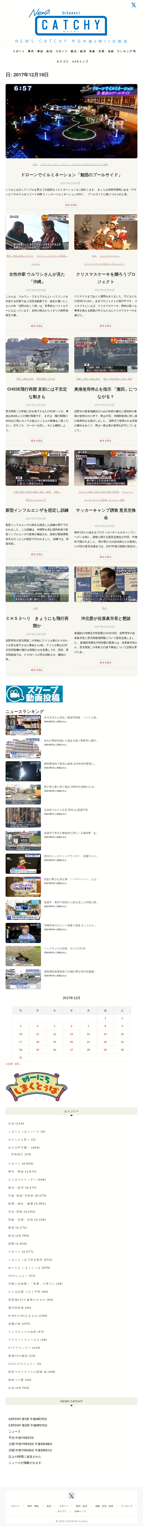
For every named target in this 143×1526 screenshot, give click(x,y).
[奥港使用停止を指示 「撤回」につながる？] (105, 355)
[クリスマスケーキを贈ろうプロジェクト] (105, 232)
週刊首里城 (16, 1307)
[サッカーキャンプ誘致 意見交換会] (105, 468)
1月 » (17, 1063)
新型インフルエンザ (36, 499)
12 (54, 1034)
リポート (19, 51)
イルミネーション (49, 164)
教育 (11, 1227)
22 (105, 1041)
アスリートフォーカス (24, 1339)
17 (20, 1041)
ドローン (65, 164)
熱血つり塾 (16, 1379)
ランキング (125, 51)
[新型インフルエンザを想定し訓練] (37, 468)
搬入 (105, 378)
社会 (35, 164)
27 (71, 1049)
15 (105, 1034)
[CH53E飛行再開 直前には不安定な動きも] (37, 355)
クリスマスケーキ (109, 255)
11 (37, 1034)
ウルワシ (35, 263)
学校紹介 (17, 1154)
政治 (49, 51)
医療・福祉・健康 (42, 491)
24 (20, 1049)
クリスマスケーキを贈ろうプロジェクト (104, 263)
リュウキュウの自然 (22, 1331)
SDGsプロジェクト (22, 1363)
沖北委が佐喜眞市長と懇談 (106, 618)
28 (88, 1049)
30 (122, 1049)
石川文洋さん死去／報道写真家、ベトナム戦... (71, 717)
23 (122, 1041)
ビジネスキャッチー (22, 1179)
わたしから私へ (19, 1139)
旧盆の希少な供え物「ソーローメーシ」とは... (71, 879)
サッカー (113, 499)
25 (37, 1049)
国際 (11, 1243)
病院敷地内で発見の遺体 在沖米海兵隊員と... (70, 763)
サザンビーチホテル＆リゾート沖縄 (90, 164)
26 (54, 1049)
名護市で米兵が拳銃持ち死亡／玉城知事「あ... (71, 832)
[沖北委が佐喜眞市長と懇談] (105, 584)
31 (20, 1057)
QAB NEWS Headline (25, 49)
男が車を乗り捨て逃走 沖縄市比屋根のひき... (70, 786)
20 (71, 1041)
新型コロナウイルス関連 (25, 1371)
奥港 (130, 378)
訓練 (56, 491)
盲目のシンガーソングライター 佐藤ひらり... (71, 856)
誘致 (122, 499)
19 (54, 1041)
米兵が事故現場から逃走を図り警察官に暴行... (71, 740)
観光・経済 (78, 51)
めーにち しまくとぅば (24, 1267)
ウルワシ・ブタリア (47, 255)
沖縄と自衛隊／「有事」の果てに (31, 1283)
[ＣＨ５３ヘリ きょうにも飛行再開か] (37, 584)
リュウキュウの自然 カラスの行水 (65, 948)
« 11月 (9, 1063)
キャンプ (126, 491)
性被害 (62, 255)
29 (105, 1049)
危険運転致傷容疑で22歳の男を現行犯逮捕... (70, 971)
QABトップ (80, 61)
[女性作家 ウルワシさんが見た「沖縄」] (37, 232)
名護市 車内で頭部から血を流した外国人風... (71, 902)
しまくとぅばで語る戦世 (25, 1259)
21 (88, 1041)
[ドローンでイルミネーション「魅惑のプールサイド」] (71, 121)
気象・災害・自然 (101, 51)
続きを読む (72, 204)
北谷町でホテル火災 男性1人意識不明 (66, 809)
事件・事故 (36, 51)
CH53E (51, 378)
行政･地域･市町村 (23, 491)
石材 (123, 378)
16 (122, 1034)
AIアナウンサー (19, 1347)
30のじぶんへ (18, 1275)
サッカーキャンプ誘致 (95, 499)
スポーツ (61, 51)
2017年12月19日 (70, 183)
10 (20, 1034)
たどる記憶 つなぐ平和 (24, 1291)
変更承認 (114, 378)
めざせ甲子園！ (19, 1147)
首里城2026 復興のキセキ (27, 1299)
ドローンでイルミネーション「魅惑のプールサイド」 (71, 175)
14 (88, 1034)
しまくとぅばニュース (24, 1131)
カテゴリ (63, 61)
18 (37, 1041)
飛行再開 (41, 378)
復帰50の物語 (18, 1355)
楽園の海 (14, 1323)
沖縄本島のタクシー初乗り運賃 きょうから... (70, 925)
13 (71, 1034)
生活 (11, 1123)
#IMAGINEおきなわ (23, 1315)
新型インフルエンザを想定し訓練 (37, 510)
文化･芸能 (15, 1211)
